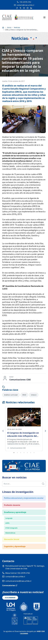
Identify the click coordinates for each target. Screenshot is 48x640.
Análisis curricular (11, 395)
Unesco (33, 395)
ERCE (24, 395)
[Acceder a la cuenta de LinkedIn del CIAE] (31, 8)
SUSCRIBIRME (10, 598)
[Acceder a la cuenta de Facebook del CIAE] (17, 8)
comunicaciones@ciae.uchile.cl (18, 581)
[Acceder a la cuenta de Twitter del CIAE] (20, 8)
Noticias (17, 27)
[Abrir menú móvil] (44, 17)
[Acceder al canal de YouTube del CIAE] (24, 8)
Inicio (9, 27)
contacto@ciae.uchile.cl (15, 576)
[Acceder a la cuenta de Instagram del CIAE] (27, 8)
